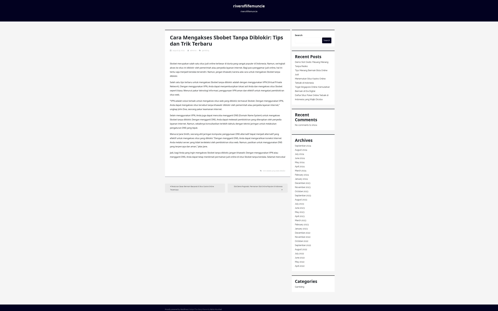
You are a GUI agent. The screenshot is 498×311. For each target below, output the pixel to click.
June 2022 (300, 257)
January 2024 (301, 179)
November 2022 (302, 237)
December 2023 (302, 183)
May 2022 (299, 262)
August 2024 (301, 150)
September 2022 (303, 245)
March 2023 (300, 220)
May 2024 (300, 162)
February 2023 (302, 224)
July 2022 (299, 253)
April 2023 (300, 216)
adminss (193, 50)
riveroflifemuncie (249, 5)
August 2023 (301, 199)
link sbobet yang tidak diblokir (274, 171)
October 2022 (301, 241)
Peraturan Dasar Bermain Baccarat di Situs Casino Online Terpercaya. (192, 188)
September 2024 (303, 146)
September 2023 (303, 195)
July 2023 (299, 204)
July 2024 (299, 154)
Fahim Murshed (216, 309)
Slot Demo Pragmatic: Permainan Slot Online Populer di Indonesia (258, 186)
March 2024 (300, 170)
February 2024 (302, 175)
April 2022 (300, 266)
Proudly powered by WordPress (176, 309)
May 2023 (299, 212)
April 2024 (300, 166)
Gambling (205, 50)
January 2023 (301, 228)
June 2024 (300, 158)
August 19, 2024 (179, 50)
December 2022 (302, 233)
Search (298, 35)
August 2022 (301, 249)
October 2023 (301, 191)
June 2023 (300, 208)
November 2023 (302, 187)
